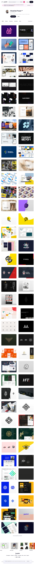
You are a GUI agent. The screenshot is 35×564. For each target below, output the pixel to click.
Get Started (28, 5)
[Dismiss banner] (31, 560)
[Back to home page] (5, 1)
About (25, 555)
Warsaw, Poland (12, 12)
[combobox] (14, 2)
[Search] (24, 2)
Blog (22, 555)
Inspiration (16, 555)
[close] (32, 5)
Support (28, 555)
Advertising (19, 555)
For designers (8, 555)
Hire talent (12, 555)
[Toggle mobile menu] (2, 2)
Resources (32, 561)
